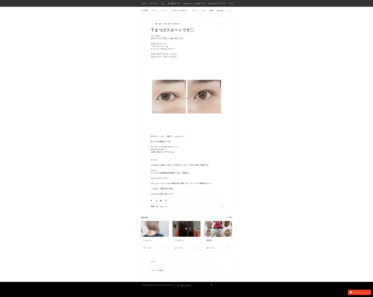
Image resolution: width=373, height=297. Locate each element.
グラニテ (154, 10)
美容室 (211, 10)
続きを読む (220, 10)
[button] (230, 10)
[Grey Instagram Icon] (211, 284)
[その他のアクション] (221, 24)
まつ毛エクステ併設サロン (180, 10)
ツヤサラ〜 (179, 240)
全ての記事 (144, 10)
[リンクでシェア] (166, 200)
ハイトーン (147, 240)
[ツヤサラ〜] (187, 229)
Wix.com (172, 285)
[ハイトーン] (155, 229)
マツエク (194, 10)
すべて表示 (228, 217)
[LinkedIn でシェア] (161, 200)
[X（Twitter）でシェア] (156, 200)
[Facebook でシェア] (151, 200)
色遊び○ (209, 240)
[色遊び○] (218, 229)
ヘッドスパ (164, 10)
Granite (203, 10)
